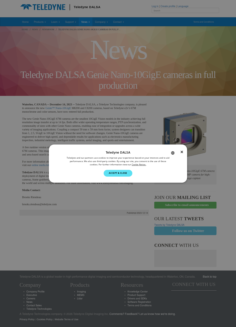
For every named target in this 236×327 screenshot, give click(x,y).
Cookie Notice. (139, 164)
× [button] (181, 152)
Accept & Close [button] (118, 173)
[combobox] (172, 153)
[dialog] (118, 163)
